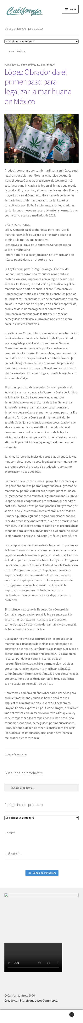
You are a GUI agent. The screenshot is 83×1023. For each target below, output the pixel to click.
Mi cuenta (14, 1016)
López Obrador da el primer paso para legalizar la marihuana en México (37, 86)
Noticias (22, 754)
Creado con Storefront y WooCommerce (30, 1000)
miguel (51, 64)
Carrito (63, 1013)
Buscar (41, 1016)
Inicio (11, 51)
